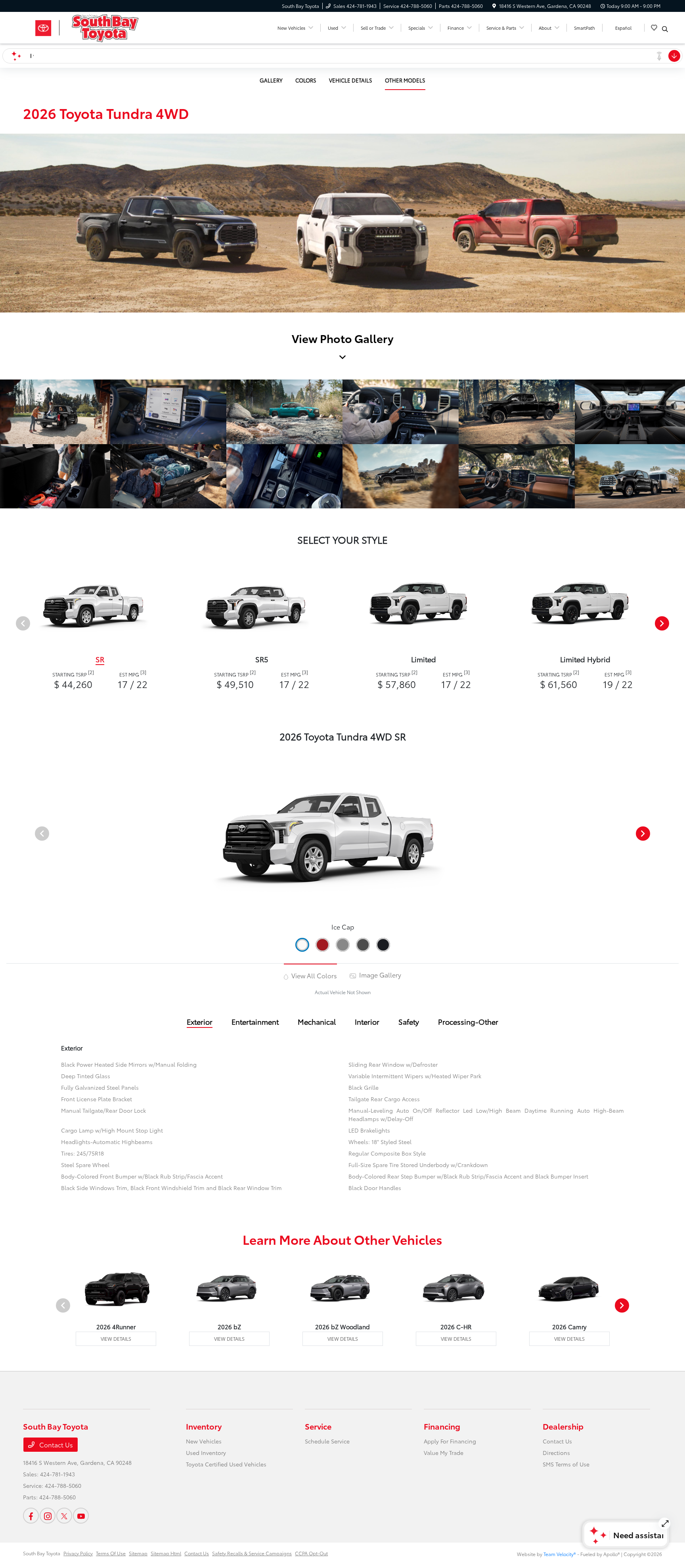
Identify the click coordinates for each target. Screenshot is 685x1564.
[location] (494, 5)
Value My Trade (443, 1453)
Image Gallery (379, 974)
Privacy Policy (78, 1553)
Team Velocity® (559, 1554)
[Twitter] (64, 1516)
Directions (556, 1453)
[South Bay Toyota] (91, 26)
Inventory (204, 1426)
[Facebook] (31, 1516)
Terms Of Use (111, 1553)
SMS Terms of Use (566, 1464)
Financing (442, 1426)
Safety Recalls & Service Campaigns (252, 1553)
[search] (665, 29)
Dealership (563, 1426)
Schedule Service (327, 1441)
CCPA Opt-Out (311, 1553)
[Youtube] (81, 1516)
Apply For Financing (450, 1441)
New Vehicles (204, 1441)
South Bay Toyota (41, 1553)
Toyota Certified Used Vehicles (226, 1464)
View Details (116, 1338)
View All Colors (313, 975)
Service (318, 1426)
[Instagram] (47, 1516)
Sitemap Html (166, 1553)
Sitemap (138, 1553)
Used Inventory (206, 1453)
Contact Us (55, 1444)
